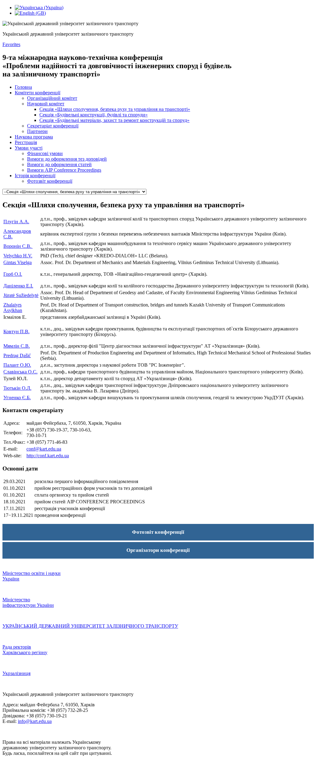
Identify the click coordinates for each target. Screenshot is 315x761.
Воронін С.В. (18, 246)
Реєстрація (26, 142)
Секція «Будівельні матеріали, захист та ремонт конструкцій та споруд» (114, 120)
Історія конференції (35, 175)
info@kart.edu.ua (35, 721)
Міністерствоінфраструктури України (28, 602)
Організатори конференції (158, 550)
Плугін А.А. (16, 221)
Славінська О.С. (20, 371)
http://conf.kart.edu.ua (47, 455)
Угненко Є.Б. (17, 397)
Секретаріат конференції (52, 125)
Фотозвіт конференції (49, 181)
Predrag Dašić (17, 355)
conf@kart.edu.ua (43, 448)
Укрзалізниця (16, 673)
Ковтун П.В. (16, 331)
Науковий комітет (45, 103)
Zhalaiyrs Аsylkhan (12, 307)
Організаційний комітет (52, 98)
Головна (23, 87)
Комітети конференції (37, 92)
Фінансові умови (45, 153)
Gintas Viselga (17, 262)
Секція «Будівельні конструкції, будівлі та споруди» (93, 114)
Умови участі (28, 147)
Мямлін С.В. (16, 346)
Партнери (37, 131)
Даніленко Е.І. (18, 285)
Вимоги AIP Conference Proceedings (64, 170)
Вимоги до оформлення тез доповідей (67, 159)
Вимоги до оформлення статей (59, 164)
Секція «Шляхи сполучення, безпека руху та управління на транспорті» (114, 109)
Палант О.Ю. (17, 365)
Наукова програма (34, 136)
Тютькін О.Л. (17, 388)
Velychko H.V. (17, 255)
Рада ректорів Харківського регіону (24, 649)
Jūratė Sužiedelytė (20, 295)
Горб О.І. (12, 274)
